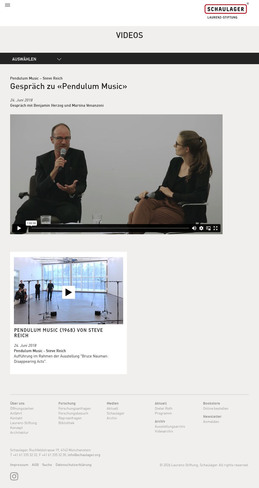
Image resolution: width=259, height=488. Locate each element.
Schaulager (115, 413)
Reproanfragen (70, 418)
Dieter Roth (163, 408)
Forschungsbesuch (73, 413)
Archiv (112, 418)
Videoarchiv (164, 431)
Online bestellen (215, 408)
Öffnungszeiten (22, 408)
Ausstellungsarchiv (170, 426)
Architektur (19, 432)
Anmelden (211, 421)
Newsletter (212, 416)
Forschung (67, 403)
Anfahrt (16, 413)
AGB (35, 464)
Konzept (16, 427)
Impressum (19, 464)
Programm (163, 413)
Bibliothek (66, 423)
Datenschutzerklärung (74, 464)
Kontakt (16, 418)
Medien (113, 403)
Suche (47, 464)
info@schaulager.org (84, 455)
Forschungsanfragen (74, 408)
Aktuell (112, 408)
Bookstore (211, 403)
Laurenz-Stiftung (23, 423)
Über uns (17, 403)
